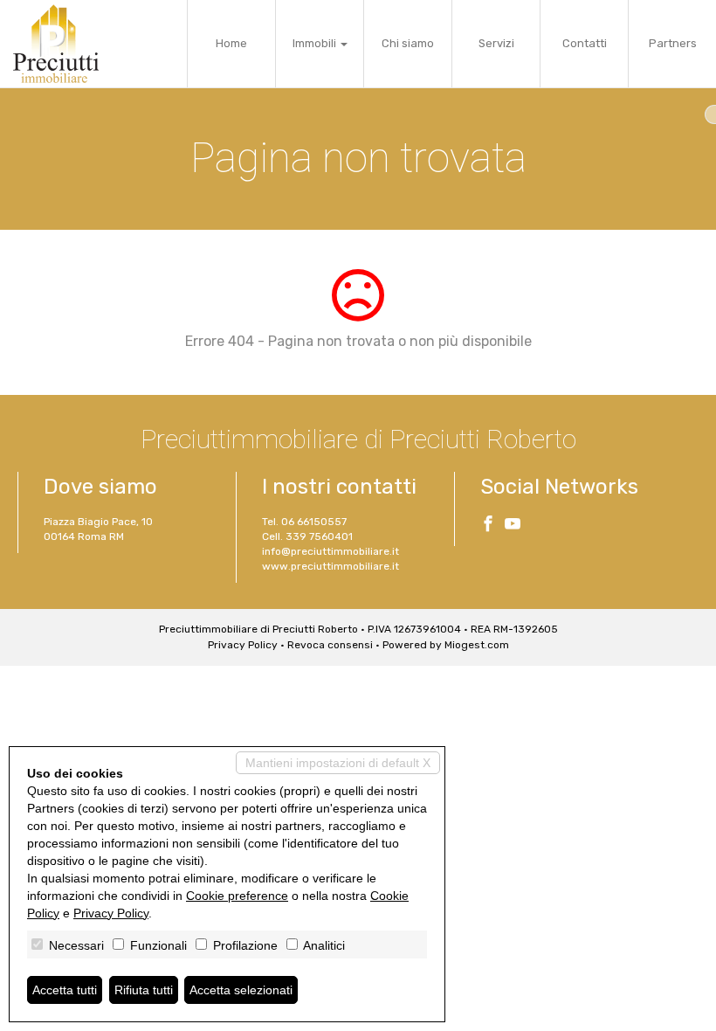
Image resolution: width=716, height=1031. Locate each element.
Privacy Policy (243, 645)
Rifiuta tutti (143, 990)
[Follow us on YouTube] (512, 526)
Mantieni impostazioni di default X (337, 763)
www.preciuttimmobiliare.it (330, 566)
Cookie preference (237, 896)
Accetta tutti (64, 990)
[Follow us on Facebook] (488, 526)
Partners (673, 43)
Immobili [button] (316, 43)
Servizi (496, 43)
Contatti (584, 43)
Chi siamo (408, 43)
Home (231, 43)
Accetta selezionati (241, 990)
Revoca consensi (330, 645)
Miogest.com (476, 645)
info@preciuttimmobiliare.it (330, 551)
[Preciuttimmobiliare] (56, 43)
